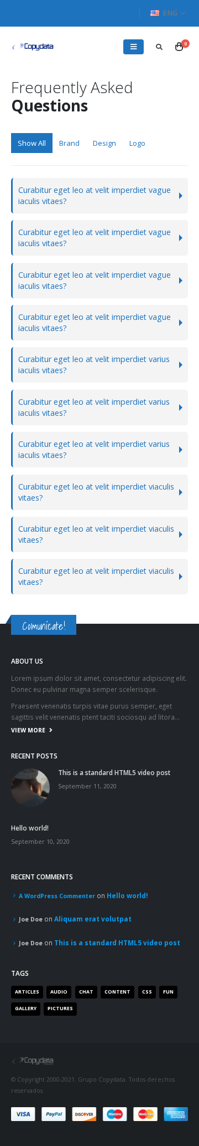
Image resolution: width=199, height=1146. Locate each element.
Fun (168, 992)
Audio (58, 992)
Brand (69, 143)
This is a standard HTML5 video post (114, 772)
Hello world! (30, 827)
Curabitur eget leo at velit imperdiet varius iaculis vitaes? (94, 364)
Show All (32, 143)
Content (117, 992)
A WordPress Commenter (57, 896)
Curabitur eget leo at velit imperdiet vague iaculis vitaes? (94, 195)
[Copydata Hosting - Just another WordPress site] (33, 47)
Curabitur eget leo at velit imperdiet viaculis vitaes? (96, 492)
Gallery (25, 1008)
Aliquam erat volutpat (93, 918)
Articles (27, 992)
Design (104, 143)
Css (147, 992)
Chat (86, 992)
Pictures (60, 1008)
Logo (137, 143)
